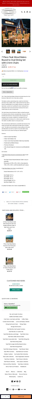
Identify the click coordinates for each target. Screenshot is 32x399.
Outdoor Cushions (8, 354)
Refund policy (12, 376)
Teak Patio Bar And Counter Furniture (16, 329)
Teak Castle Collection (8, 356)
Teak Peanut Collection (9, 361)
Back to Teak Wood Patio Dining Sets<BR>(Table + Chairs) (17, 202)
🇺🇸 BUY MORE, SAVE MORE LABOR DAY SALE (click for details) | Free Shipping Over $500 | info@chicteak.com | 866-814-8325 (16, 3)
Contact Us (20, 376)
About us (13, 371)
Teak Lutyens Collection (22, 361)
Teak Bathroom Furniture (22, 351)
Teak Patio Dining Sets (24, 339)
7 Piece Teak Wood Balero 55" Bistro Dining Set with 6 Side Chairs (9, 268)
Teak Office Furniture (9, 351)
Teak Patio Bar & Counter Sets (16, 331)
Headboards (23, 366)
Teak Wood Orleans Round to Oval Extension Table (13, 154)
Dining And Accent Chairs (12, 324)
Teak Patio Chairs (24, 334)
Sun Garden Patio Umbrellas (21, 354)
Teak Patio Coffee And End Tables (16, 336)
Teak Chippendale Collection (22, 356)
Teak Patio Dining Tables (16, 341)
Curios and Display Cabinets (22, 321)
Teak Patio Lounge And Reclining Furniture (16, 344)
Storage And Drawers (16, 326)
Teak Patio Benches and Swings (10, 334)
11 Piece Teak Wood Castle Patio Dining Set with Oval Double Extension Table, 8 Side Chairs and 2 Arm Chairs (9, 225)
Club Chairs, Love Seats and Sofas (12, 319)
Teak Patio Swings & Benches (10, 349)
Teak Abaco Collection (23, 364)
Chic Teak (16, 385)
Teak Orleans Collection (22, 359)
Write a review (16, 289)
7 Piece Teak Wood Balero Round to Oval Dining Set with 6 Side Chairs (9, 245)
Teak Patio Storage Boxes (16, 346)
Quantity (3, 74)
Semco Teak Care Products (12, 366)
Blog (25, 371)
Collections (19, 371)
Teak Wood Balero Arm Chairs (9, 168)
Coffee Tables (25, 319)
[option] (8, 51)
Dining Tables (23, 324)
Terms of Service (23, 374)
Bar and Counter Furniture (16, 314)
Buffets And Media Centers (16, 316)
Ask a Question (7, 92)
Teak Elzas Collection (9, 359)
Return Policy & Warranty (11, 374)
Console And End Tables (8, 321)
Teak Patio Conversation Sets (10, 339)
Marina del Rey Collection (9, 364)
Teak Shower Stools (24, 349)
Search (7, 371)
